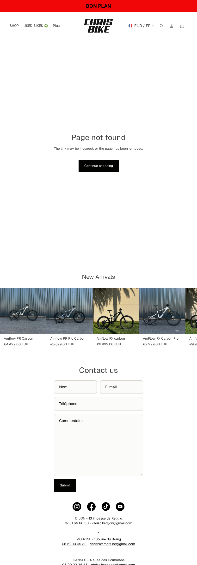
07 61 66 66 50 (77, 523)
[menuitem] (56, 26)
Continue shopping (98, 166)
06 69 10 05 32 (74, 544)
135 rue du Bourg (107, 539)
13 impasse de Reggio (105, 518)
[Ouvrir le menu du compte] (171, 26)
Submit (65, 485)
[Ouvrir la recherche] (161, 26)
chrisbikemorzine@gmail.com (112, 544)
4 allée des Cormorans (107, 560)
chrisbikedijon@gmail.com (112, 523)
